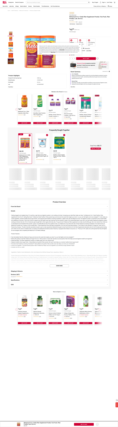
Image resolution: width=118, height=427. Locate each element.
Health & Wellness (14, 10)
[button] (97, 58)
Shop (72, 15)
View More (73, 86)
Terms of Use (53, 52)
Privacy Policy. (62, 49)
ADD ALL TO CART (96, 148)
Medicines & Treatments (23, 10)
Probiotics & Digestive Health (35, 10)
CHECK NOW (104, 64)
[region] (59, 49)
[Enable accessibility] (117, 400)
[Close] (79, 44)
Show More (59, 265)
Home (9, 10)
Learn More (88, 50)
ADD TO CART (86, 58)
